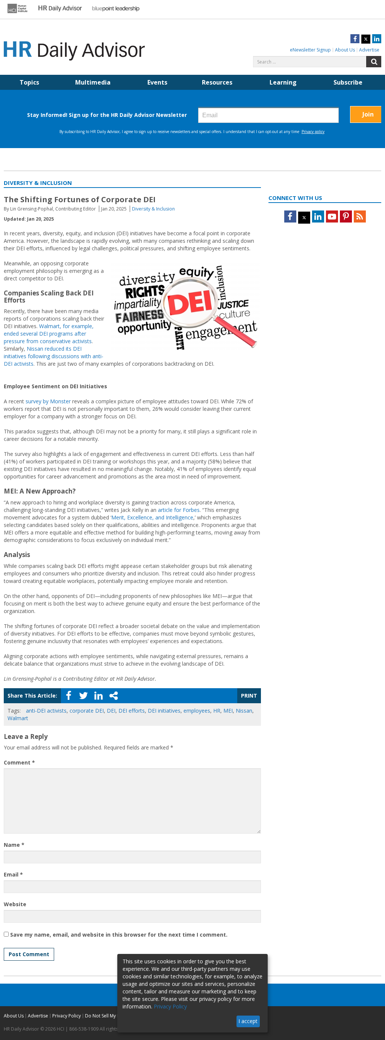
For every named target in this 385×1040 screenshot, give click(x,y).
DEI (111, 710)
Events (157, 82)
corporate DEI (87, 710)
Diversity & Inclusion (153, 209)
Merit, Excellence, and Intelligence (152, 517)
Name (14, 844)
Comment (19, 762)
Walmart (18, 718)
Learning (283, 82)
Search (373, 61)
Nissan (244, 710)
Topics (29, 82)
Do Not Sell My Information (113, 1016)
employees (196, 710)
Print (249, 695)
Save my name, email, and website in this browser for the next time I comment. (118, 934)
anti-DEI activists (46, 710)
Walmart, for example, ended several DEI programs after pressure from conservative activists (49, 333)
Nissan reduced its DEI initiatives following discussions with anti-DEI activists (53, 356)
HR (216, 710)
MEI (228, 710)
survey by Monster (48, 401)
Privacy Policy (66, 1016)
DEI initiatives (164, 710)
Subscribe (347, 82)
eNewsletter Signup (310, 50)
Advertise (369, 50)
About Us (345, 50)
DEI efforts (131, 710)
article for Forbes (179, 509)
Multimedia (93, 82)
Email (13, 874)
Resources (217, 82)
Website (15, 904)
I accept (248, 1021)
